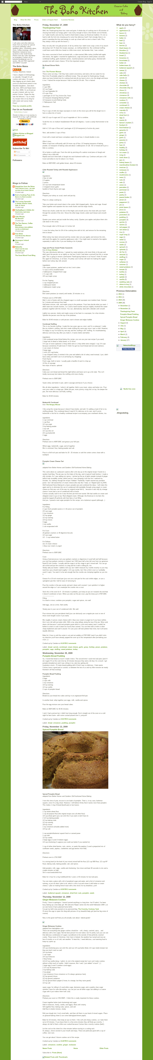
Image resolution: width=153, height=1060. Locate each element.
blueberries (123, 53)
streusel (122, 254)
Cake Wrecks (20, 217)
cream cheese (73, 647)
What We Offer (25, 20)
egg (120, 118)
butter (121, 63)
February (123, 337)
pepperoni (123, 202)
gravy (86, 647)
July (121, 326)
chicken (122, 83)
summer (122, 264)
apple (121, 28)
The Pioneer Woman (53, 72)
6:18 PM (64, 1041)
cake (121, 73)
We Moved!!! (19, 218)
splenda (122, 249)
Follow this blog (128, 349)
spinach (122, 247)
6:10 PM (64, 643)
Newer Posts (47, 1048)
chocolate (123, 85)
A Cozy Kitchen (51, 250)
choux (121, 90)
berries (122, 45)
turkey (75, 649)
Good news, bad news (22, 212)
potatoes (104, 647)
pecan (98, 647)
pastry (121, 195)
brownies (122, 58)
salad (121, 240)
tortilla (121, 272)
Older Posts (104, 1048)
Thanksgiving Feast (51, 28)
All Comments (21, 155)
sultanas (122, 262)
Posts (18, 152)
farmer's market (125, 123)
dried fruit (73, 893)
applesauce (123, 30)
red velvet (123, 230)
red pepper (123, 227)
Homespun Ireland (22, 240)
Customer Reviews (67, 20)
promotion (123, 215)
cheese (122, 80)
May (121, 329)
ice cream (123, 152)
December (124, 306)
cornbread (63, 647)
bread (50, 647)
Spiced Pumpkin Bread (53, 730)
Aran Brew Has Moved (22, 236)
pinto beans (123, 207)
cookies (59, 1045)
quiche (121, 222)
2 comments (71, 643)
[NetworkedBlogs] (128, 345)
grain (121, 137)
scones (122, 242)
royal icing (123, 234)
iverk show (123, 157)
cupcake (122, 110)
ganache (122, 130)
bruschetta (123, 60)
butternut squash (54, 893)
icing (121, 155)
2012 (120, 294)
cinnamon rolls (125, 98)
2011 (120, 297)
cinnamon (57, 723)
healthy (122, 147)
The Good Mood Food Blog (25, 255)
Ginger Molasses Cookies (54, 900)
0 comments (71, 719)
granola (122, 140)
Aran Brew (19, 234)
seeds (92, 893)
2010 (120, 300)
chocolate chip (124, 88)
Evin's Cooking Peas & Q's (25, 195)
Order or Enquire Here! (50, 20)
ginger (65, 1045)
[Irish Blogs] (25, 130)
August (123, 323)
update (121, 277)
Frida (17, 242)
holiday (92, 647)
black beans (123, 48)
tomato (122, 269)
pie (120, 205)
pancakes (122, 187)
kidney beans (124, 162)
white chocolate (125, 287)
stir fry (121, 252)
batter (121, 38)
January (123, 340)
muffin (121, 172)
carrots (55, 647)
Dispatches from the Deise (25, 186)
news (121, 177)
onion (121, 185)
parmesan (123, 190)
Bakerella (18, 247)
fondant (122, 125)
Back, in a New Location (23, 197)
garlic (81, 647)
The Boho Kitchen (18, 112)
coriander (122, 103)
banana (122, 35)
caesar (121, 70)
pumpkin (46, 649)
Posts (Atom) (57, 1053)
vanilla (121, 279)
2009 (120, 303)
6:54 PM (64, 889)
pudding (65, 723)
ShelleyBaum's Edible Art (24, 210)
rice (120, 232)
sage (52, 649)
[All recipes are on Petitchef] (25, 142)
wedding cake (124, 282)
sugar (121, 259)
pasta (121, 192)
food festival (123, 128)
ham (121, 145)
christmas (123, 93)
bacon (121, 33)
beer (121, 43)
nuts (79, 893)
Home (76, 1048)
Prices (36, 20)
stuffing (57, 649)
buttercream (123, 65)
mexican (122, 167)
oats (121, 182)
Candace (18, 69)
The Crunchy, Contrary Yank (88, 909)
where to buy (124, 284)
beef (121, 40)
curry (121, 113)
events (121, 120)
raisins (121, 225)
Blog (15, 20)
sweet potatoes (66, 649)
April (122, 331)
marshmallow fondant (127, 165)
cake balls (123, 75)
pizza (121, 210)
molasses (72, 1045)
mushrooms (123, 175)
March (122, 334)
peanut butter (124, 197)
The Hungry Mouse (53, 405)
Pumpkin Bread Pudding (54, 656)
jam (120, 160)
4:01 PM (64, 719)
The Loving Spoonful (23, 201)
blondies (122, 50)
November (124, 308)
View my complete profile (22, 106)
